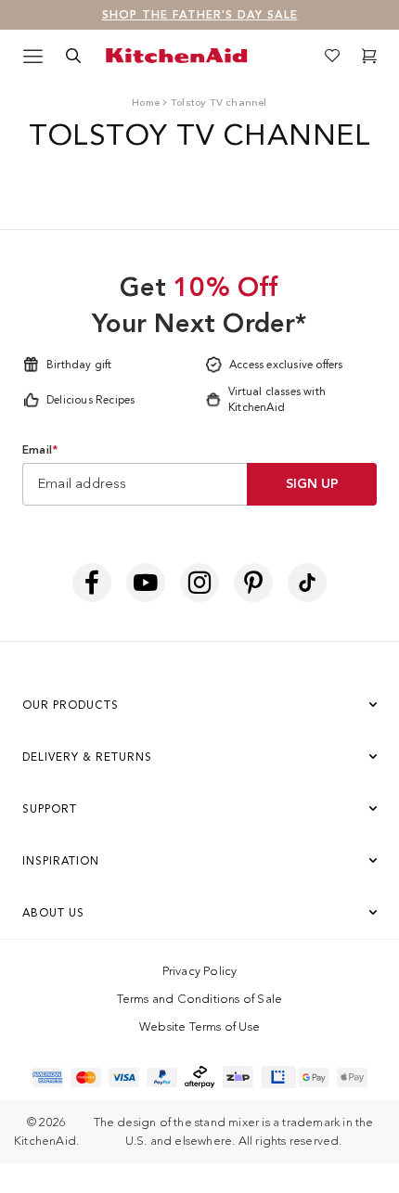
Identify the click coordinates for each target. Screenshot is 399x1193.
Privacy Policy (200, 971)
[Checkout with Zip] (238, 1077)
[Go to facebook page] (91, 582)
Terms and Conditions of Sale (200, 999)
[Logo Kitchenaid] (179, 55)
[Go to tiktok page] (307, 582)
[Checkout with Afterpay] (200, 1077)
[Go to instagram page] (199, 582)
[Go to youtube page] (145, 582)
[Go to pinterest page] (253, 582)
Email (40, 449)
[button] (369, 55)
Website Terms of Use (199, 1026)
